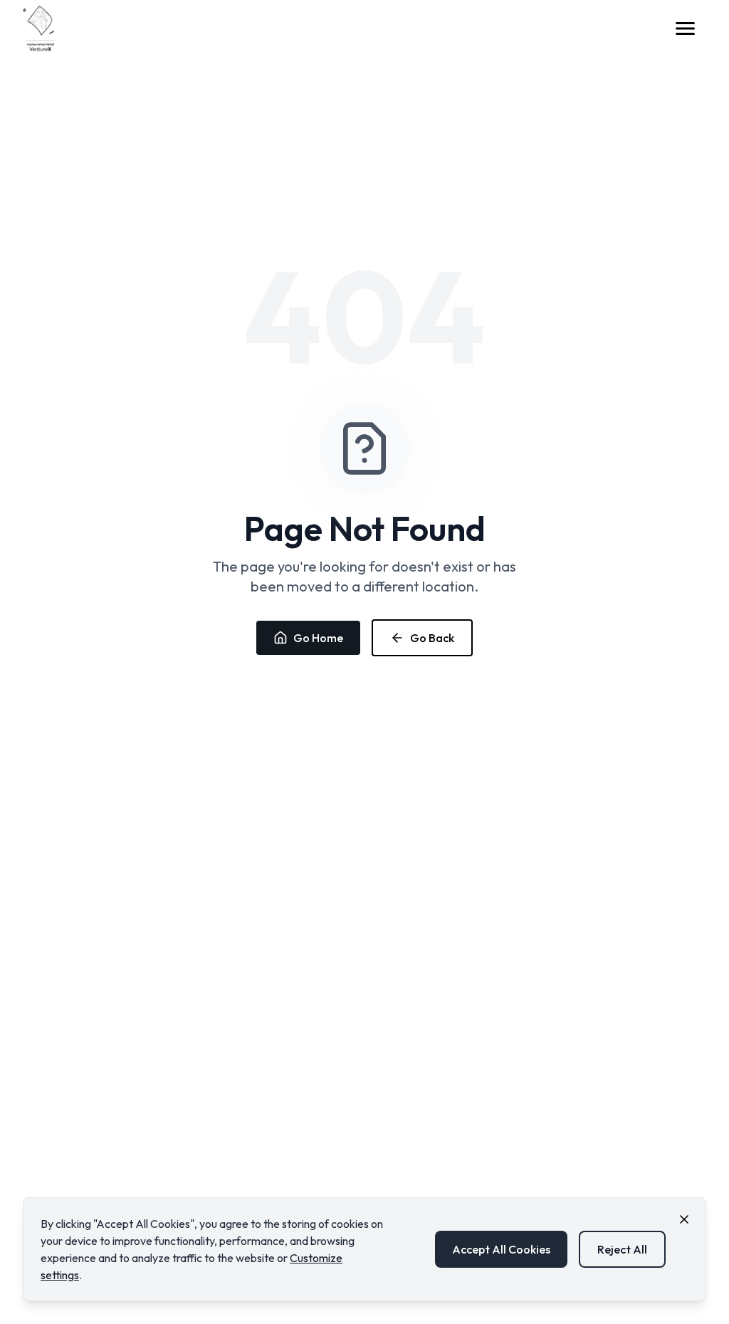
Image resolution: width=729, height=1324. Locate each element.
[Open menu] (689, 28)
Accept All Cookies (501, 1249)
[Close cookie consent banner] (684, 1219)
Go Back (432, 638)
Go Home (318, 638)
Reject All (622, 1249)
